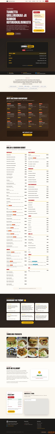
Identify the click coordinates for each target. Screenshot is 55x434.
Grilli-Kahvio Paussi (11, 1)
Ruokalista (33, 1)
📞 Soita (47, 1)
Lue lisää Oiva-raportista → (39, 378)
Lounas (26, 1)
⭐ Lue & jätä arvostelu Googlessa (27, 322)
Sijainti (43, 1)
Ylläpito (47, 432)
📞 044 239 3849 (38, 30)
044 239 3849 (30, 65)
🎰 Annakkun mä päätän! (27, 134)
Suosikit (30, 1)
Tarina (40, 1)
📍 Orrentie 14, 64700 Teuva (28, 424)
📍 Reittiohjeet (18, 33)
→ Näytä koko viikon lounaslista (38, 16)
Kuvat (37, 1)
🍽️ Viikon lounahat (10, 33)
